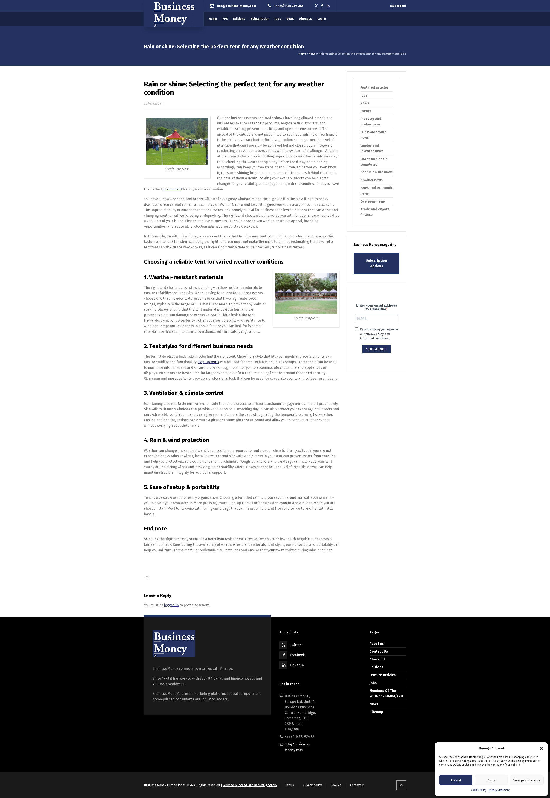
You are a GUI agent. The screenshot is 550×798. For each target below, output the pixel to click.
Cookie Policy (478, 790)
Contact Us (379, 651)
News (312, 53)
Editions (376, 667)
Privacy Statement (499, 790)
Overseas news (372, 201)
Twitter (295, 645)
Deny (491, 780)
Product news (371, 180)
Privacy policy (312, 785)
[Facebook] (322, 6)
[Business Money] (174, 13)
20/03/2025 (152, 104)
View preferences (526, 780)
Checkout (377, 659)
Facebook (297, 655)
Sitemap (376, 712)
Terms (290, 785)
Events (365, 111)
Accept (456, 780)
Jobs (363, 95)
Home (302, 53)
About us (377, 644)
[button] (541, 748)
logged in (171, 605)
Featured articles (374, 87)
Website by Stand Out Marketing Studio (250, 785)
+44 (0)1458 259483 (288, 6)
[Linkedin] (328, 6)
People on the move (376, 172)
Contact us (357, 785)
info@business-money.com (236, 6)
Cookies (336, 785)
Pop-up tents (208, 362)
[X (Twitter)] (316, 6)
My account (398, 6)
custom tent (172, 189)
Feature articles (383, 675)
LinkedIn (297, 665)
